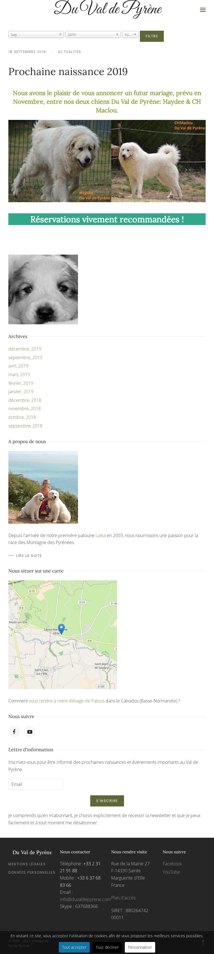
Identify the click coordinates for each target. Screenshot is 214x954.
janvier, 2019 (20, 391)
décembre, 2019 (24, 349)
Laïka (101, 535)
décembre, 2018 (24, 400)
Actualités (69, 51)
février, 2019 (20, 383)
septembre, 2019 (25, 357)
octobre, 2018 (22, 417)
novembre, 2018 (24, 408)
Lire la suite (29, 555)
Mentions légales (27, 864)
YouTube (171, 872)
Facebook (172, 864)
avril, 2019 (18, 366)
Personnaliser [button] (140, 947)
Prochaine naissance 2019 (68, 71)
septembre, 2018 (25, 426)
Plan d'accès (123, 898)
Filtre (152, 36)
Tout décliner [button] (107, 947)
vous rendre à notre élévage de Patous (66, 701)
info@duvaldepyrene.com (85, 899)
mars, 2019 (19, 374)
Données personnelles (31, 872)
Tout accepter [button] (74, 947)
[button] (203, 10)
